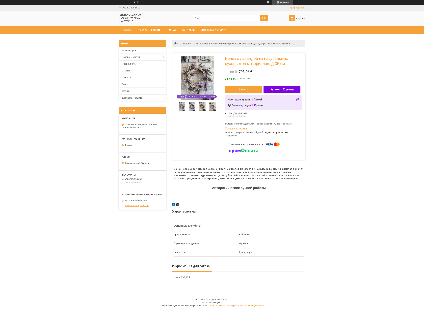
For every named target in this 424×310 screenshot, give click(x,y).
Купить (243, 89)
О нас (172, 30)
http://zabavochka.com (136, 200)
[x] (177, 204)
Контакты (188, 30)
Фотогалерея (129, 50)
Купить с (276, 89)
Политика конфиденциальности (249, 305)
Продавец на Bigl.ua (212, 302)
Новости (126, 77)
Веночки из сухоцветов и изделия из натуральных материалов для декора (224, 43)
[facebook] (173, 204)
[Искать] (264, 18)
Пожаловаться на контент (221, 305)
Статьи (126, 70)
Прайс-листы (129, 63)
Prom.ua (226, 299)
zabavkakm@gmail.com (137, 205)
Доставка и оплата (213, 30)
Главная (127, 30)
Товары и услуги (149, 30)
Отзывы (126, 91)
